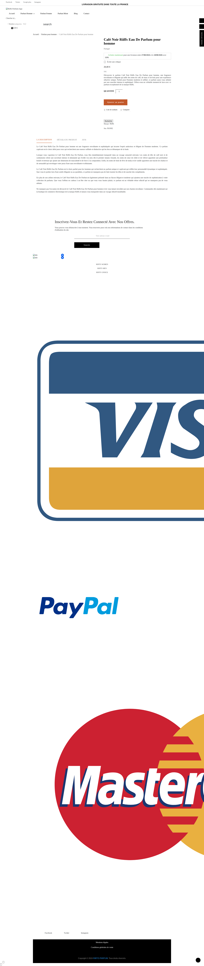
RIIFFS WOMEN (102, 264)
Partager (113, 49)
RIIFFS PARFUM (100, 958)
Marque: (106, 124)
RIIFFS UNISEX (102, 272)
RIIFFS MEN (102, 268)
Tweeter (116, 49)
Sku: (105, 128)
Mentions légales (102, 942)
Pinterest (120, 49)
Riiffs (112, 124)
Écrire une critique (112, 62)
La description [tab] (44, 140)
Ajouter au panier (115, 102)
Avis (84, 140)
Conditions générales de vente (102, 947)
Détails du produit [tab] (67, 140)
